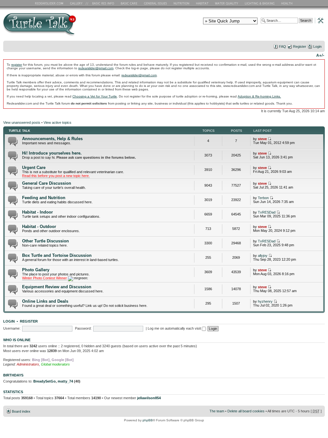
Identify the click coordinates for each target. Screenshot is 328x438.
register (16, 64)
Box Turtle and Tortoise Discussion (57, 255)
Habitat (202, 3)
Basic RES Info (101, 3)
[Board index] (85, 27)
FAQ (282, 46)
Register (299, 46)
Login (317, 46)
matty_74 (65, 381)
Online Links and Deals (45, 301)
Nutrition (182, 3)
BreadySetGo (44, 381)
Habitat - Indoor (37, 212)
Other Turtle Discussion (45, 241)
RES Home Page (50, 3)
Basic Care (129, 3)
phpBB (148, 420)
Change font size (320, 55)
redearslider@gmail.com (95, 68)
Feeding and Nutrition (43, 197)
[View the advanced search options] (319, 20)
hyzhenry (265, 301)
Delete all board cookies (246, 411)
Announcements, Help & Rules (52, 138)
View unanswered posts (21, 122)
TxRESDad (266, 212)
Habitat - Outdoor (39, 226)
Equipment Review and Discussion (56, 286)
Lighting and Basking (260, 3)
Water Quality (226, 3)
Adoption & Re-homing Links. (259, 96)
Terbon (263, 198)
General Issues (156, 3)
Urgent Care (33, 167)
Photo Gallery (35, 269)
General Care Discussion (46, 183)
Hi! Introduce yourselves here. (52, 153)
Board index (21, 411)
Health (287, 3)
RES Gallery (78, 3)
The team (216, 411)
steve (262, 139)
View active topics (57, 122)
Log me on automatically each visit (175, 328)
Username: (11, 328)
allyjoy (262, 255)
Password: (83, 328)
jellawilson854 (149, 398)
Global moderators (55, 364)
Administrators (28, 364)
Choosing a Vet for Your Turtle (94, 96)
